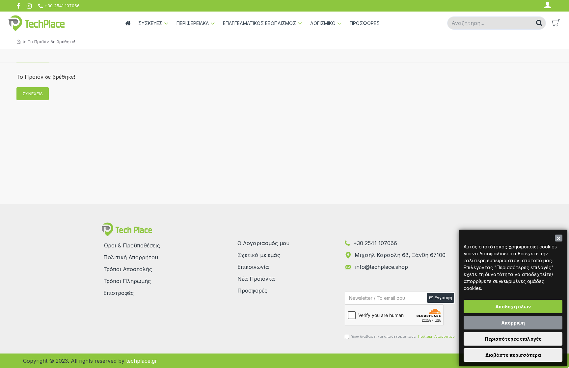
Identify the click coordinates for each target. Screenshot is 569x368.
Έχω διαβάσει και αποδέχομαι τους (403, 336)
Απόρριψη (513, 323)
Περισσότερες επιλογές (513, 339)
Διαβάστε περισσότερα (513, 355)
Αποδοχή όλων (513, 306)
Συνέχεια (32, 93)
